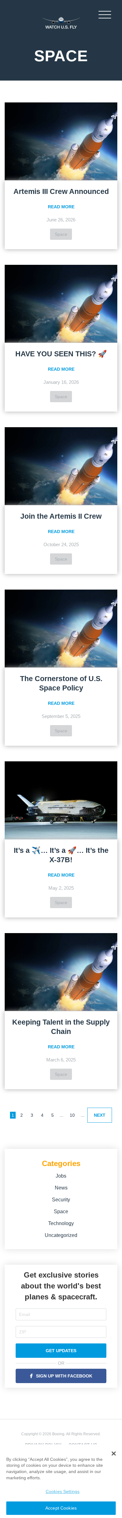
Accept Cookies (61, 1508)
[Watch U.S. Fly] (61, 21)
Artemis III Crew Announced (61, 191)
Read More (61, 206)
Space (61, 234)
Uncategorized (61, 1235)
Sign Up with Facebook (64, 1375)
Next (99, 1115)
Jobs (61, 1176)
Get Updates (61, 1350)
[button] (114, 1453)
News (61, 1187)
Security (61, 1199)
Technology (61, 1223)
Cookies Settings (62, 1491)
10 (72, 1115)
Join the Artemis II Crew (61, 516)
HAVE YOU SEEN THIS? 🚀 (61, 354)
